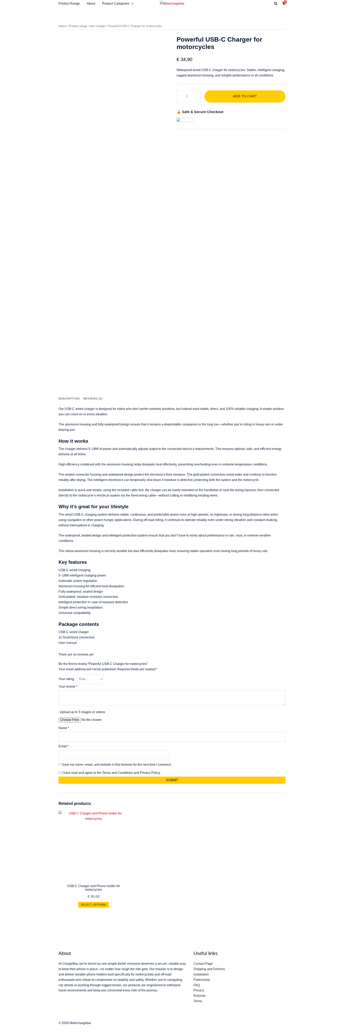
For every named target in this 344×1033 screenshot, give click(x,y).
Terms (198, 1001)
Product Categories (115, 3)
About (91, 3)
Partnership (202, 979)
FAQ (197, 985)
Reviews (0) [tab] (93, 398)
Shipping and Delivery (209, 969)
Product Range (69, 3)
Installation (201, 974)
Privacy (199, 990)
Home (62, 26)
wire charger (98, 26)
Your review (68, 686)
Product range (78, 26)
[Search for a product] (275, 3)
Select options (93, 904)
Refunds (199, 995)
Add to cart (245, 96)
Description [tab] (69, 398)
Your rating (66, 679)
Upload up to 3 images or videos (82, 712)
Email (64, 746)
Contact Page (203, 963)
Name (64, 728)
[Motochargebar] (172, 3)
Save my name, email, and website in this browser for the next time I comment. (117, 764)
